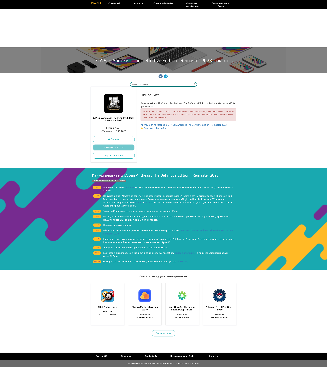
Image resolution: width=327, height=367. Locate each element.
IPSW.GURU (96, 3)
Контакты (213, 356)
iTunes (138, 202)
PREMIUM (182, 261)
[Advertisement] (163, 28)
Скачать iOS (114, 3)
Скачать (114, 139)
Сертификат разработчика (192, 4)
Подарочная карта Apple (182, 356)
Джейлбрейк (151, 356)
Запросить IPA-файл (155, 128)
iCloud (147, 202)
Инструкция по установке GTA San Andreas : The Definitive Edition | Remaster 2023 (184, 125)
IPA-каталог (137, 3)
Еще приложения (113, 155)
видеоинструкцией (185, 253)
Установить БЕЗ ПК (114, 147)
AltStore (130, 187)
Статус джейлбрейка (163, 3)
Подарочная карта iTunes (221, 4)
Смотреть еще (163, 333)
